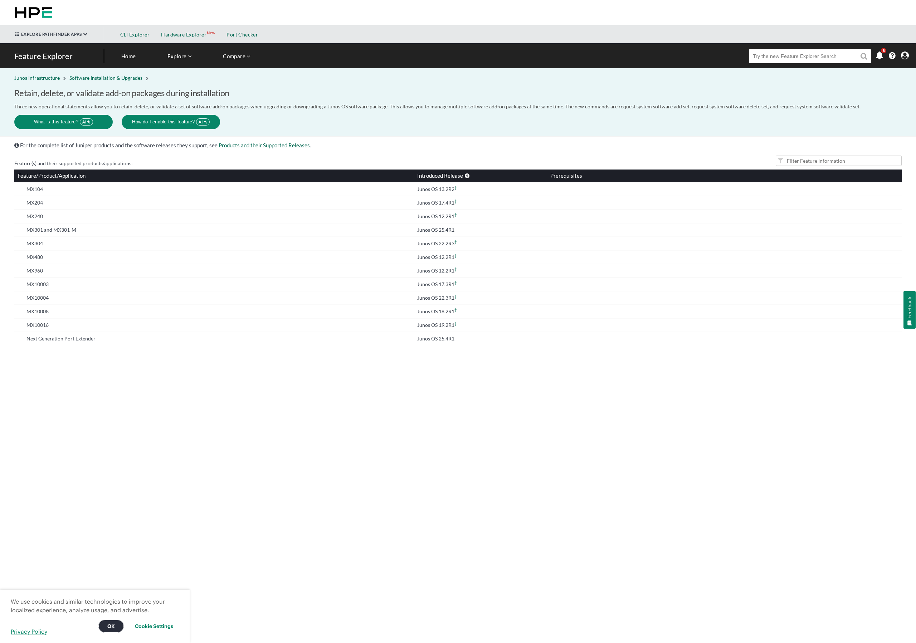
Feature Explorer (43, 56)
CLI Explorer (135, 34)
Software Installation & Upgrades (105, 78)
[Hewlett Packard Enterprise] (32, 12)
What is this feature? (60, 121)
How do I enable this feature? (167, 121)
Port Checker (242, 34)
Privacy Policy (29, 631)
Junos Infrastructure (37, 78)
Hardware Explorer (183, 34)
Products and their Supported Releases (264, 145)
